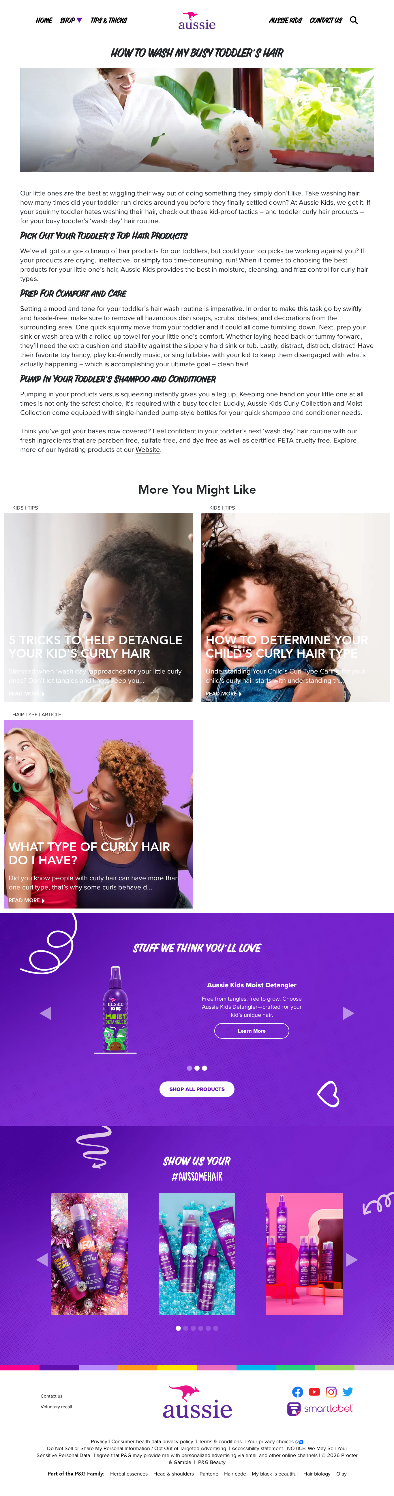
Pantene (209, 1473)
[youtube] (314, 1392)
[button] (354, 20)
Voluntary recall (56, 1406)
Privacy (99, 1441)
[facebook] (297, 1392)
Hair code (235, 1473)
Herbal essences (129, 1473)
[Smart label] (320, 1409)
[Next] (348, 1013)
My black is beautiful (275, 1473)
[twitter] (347, 1392)
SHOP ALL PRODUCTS (197, 1089)
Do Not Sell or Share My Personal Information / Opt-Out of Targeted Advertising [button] (136, 1448)
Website (148, 449)
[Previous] (45, 1013)
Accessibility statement (257, 1448)
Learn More (252, 1031)
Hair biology (317, 1473)
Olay (341, 1473)
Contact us (51, 1396)
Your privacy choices (270, 1441)
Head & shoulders (173, 1473)
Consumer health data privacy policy (152, 1441)
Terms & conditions (220, 1441)
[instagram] (331, 1392)
